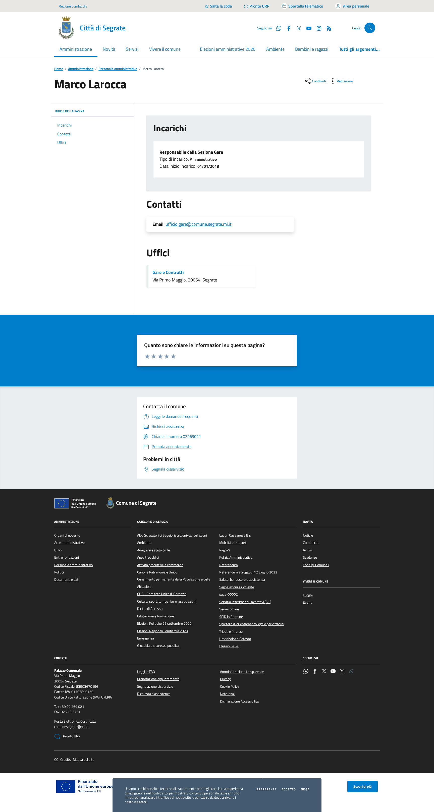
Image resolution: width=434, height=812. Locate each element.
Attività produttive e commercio (160, 565)
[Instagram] (317, 27)
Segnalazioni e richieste (236, 587)
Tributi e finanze (231, 631)
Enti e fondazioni (66, 557)
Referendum (228, 565)
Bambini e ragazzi (311, 49)
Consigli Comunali (316, 565)
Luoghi (308, 595)
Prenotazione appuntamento (158, 679)
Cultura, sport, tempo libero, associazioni (166, 601)
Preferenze (266, 789)
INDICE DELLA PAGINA (69, 111)
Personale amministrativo (117, 69)
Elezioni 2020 (229, 646)
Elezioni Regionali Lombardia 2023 (162, 631)
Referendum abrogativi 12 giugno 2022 (248, 572)
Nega (305, 789)
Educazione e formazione (155, 616)
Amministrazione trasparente (242, 671)
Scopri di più (362, 786)
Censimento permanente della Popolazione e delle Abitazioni (173, 582)
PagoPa (224, 550)
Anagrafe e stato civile (153, 550)
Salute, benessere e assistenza (242, 579)
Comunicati (311, 542)
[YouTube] (333, 671)
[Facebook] (315, 671)
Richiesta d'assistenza (153, 694)
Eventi (307, 602)
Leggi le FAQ (146, 671)
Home (58, 69)
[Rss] (351, 671)
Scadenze (310, 557)
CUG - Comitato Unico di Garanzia (161, 594)
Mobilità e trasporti (233, 542)
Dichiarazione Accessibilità (239, 701)
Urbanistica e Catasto (235, 639)
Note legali (227, 694)
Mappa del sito (83, 759)
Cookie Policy (229, 686)
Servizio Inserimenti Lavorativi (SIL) (245, 602)
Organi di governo (67, 535)
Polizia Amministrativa (235, 557)
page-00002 (228, 594)
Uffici (58, 550)
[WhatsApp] (306, 671)
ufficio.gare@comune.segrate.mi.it (198, 224)
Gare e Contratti (168, 272)
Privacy (225, 679)
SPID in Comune (231, 616)
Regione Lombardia (73, 6)
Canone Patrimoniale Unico (157, 572)
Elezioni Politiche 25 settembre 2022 (164, 623)
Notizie (308, 535)
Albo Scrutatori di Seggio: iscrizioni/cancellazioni (172, 535)
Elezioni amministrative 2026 (227, 49)
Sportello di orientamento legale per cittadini (251, 624)
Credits (65, 759)
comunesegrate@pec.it (71, 726)
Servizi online (229, 609)
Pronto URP (71, 736)
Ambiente (275, 49)
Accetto (289, 789)
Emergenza (145, 638)
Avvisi (307, 550)
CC (56, 759)
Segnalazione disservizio (155, 686)
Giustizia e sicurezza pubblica (158, 645)
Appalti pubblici (148, 557)
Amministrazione (80, 69)
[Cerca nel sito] (369, 28)
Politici (59, 572)
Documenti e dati (66, 579)
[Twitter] (324, 671)
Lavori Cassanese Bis (235, 535)
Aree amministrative (69, 542)
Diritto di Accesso (149, 608)
